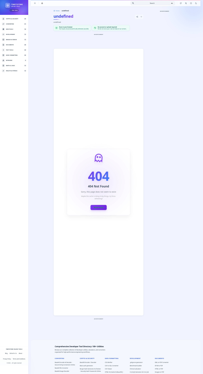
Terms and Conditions (19, 359)
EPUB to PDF (159, 366)
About (20, 353)
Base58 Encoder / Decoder (88, 362)
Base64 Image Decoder (62, 371)
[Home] (42, 3)
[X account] (186, 3)
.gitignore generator (136, 362)
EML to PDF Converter (162, 362)
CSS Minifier (108, 362)
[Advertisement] (98, 40)
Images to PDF (159, 372)
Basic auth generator (86, 366)
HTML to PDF (159, 369)
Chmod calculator (135, 369)
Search (152, 3)
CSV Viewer (108, 369)
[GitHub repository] (180, 3)
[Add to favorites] (141, 17)
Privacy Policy (7, 359)
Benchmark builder (136, 366)
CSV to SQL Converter (111, 366)
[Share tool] (137, 17)
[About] (191, 3)
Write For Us (13, 353)
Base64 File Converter (61, 368)
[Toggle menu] (35, 3)
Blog (6, 353)
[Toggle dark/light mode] (196, 3)
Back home (98, 207)
